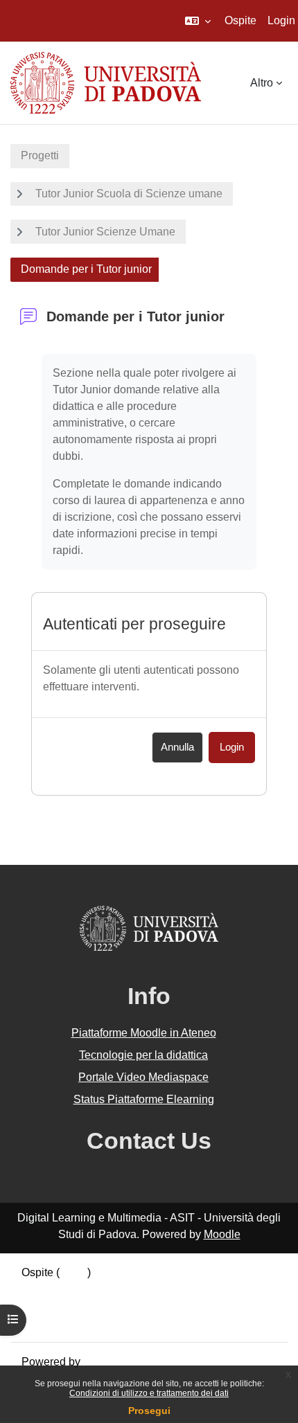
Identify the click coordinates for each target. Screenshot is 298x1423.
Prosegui (149, 1410)
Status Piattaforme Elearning (143, 1099)
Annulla (177, 747)
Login (281, 20)
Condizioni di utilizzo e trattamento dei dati (149, 1393)
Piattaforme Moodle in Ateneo (143, 1033)
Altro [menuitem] (261, 83)
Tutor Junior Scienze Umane (105, 232)
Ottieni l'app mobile (68, 1322)
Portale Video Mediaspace (143, 1077)
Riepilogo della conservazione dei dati (115, 1289)
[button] (198, 21)
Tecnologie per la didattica (143, 1055)
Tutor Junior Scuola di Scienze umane (128, 193)
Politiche (42, 1306)
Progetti (40, 155)
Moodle (222, 1234)
